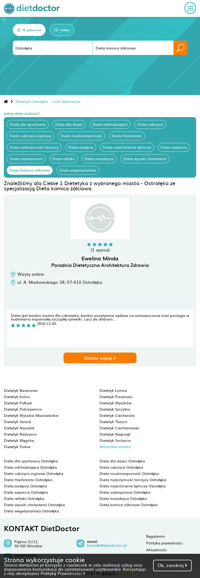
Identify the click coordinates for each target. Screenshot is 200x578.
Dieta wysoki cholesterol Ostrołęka (34, 504)
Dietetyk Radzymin (20, 434)
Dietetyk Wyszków (115, 402)
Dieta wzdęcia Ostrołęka (25, 485)
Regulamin (155, 536)
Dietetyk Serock (17, 421)
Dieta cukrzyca (150, 124)
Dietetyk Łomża (113, 390)
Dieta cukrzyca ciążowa (30, 135)
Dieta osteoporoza (26, 158)
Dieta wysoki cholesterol (144, 158)
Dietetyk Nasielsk (19, 427)
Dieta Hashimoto (127, 135)
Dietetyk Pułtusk (18, 402)
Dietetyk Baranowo (21, 390)
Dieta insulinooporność (81, 135)
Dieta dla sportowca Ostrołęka (31, 460)
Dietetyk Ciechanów (117, 415)
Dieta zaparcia (174, 147)
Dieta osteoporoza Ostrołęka (125, 492)
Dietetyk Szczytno (114, 409)
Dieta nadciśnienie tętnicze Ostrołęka (132, 485)
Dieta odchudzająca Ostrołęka (30, 467)
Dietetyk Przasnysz (116, 396)
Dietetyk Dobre (17, 446)
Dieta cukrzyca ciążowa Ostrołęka (33, 473)
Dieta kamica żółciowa (30, 170)
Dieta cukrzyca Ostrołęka (121, 467)
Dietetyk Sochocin (115, 440)
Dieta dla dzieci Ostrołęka (122, 460)
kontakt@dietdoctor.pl (107, 545)
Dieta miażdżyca (99, 158)
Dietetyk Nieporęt (114, 434)
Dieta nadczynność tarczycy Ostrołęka (132, 479)
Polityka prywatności (164, 542)
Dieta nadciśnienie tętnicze (127, 147)
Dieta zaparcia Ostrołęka (26, 492)
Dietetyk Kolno (17, 396)
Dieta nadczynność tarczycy (34, 147)
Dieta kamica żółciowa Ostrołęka (128, 504)
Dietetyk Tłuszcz (113, 421)
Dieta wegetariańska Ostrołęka (31, 510)
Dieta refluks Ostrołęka (24, 498)
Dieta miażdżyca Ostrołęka (123, 498)
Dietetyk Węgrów (19, 440)
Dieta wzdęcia (80, 147)
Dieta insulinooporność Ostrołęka (129, 473)
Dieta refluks (63, 158)
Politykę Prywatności (62, 573)
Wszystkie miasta (115, 446)
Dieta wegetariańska (77, 170)
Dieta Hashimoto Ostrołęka (28, 479)
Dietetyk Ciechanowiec (119, 427)
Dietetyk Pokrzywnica (23, 409)
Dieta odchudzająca (110, 124)
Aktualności (156, 549)
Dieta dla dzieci (69, 124)
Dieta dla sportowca (28, 124)
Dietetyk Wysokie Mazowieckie (31, 415)
